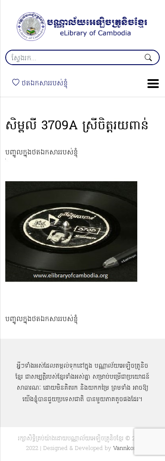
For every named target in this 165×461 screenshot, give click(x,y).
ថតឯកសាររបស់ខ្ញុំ (43, 83)
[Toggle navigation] (150, 83)
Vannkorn (126, 448)
